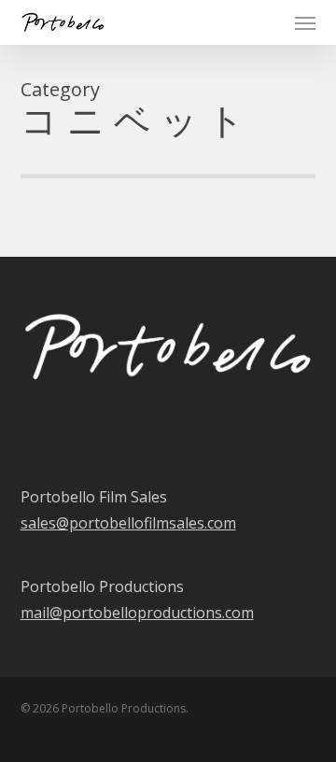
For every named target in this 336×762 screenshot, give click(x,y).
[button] (305, 22)
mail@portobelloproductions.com (137, 612)
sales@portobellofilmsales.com (128, 523)
